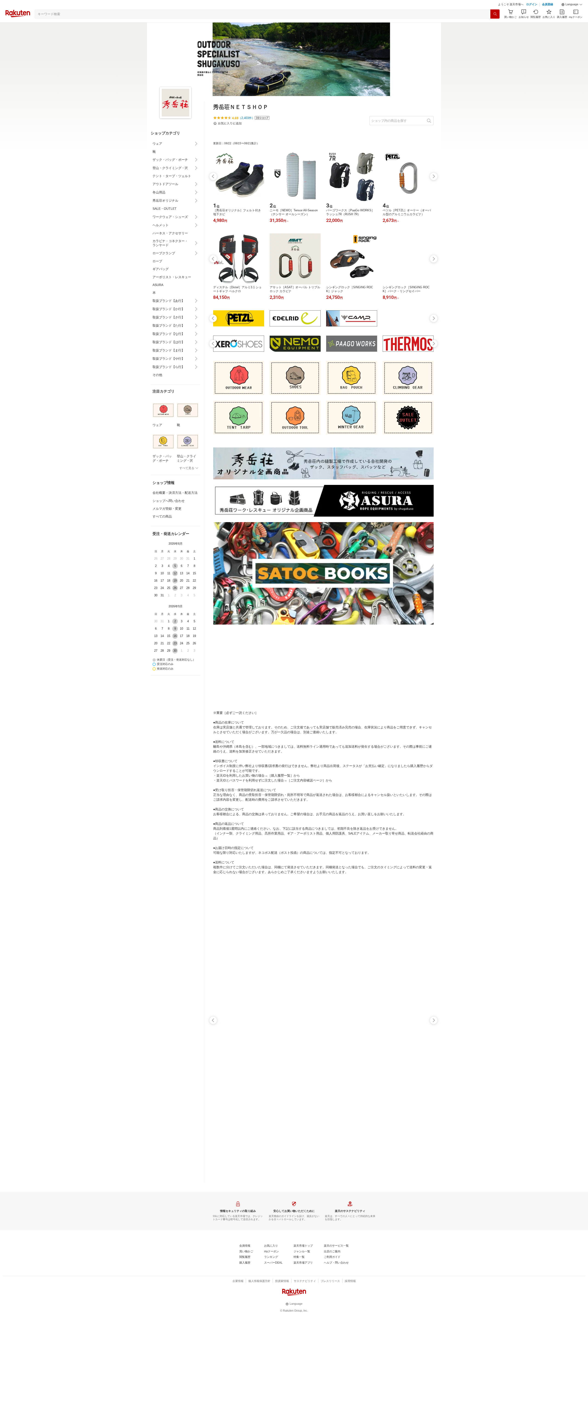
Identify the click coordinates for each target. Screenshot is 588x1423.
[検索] (495, 14)
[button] (571, 4)
